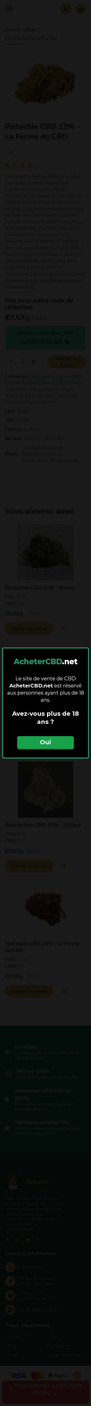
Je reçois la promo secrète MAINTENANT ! (45, 737)
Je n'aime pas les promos (45, 755)
